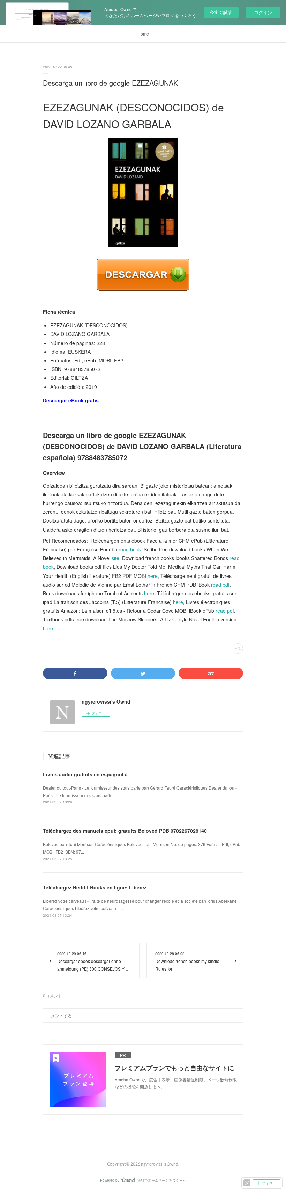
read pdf (220, 584)
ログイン (263, 12)
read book (130, 549)
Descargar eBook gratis (71, 400)
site (115, 558)
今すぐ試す (221, 12)
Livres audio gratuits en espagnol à (85, 774)
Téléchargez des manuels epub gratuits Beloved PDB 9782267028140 (125, 830)
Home (143, 34)
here (153, 575)
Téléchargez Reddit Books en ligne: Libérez (94, 887)
